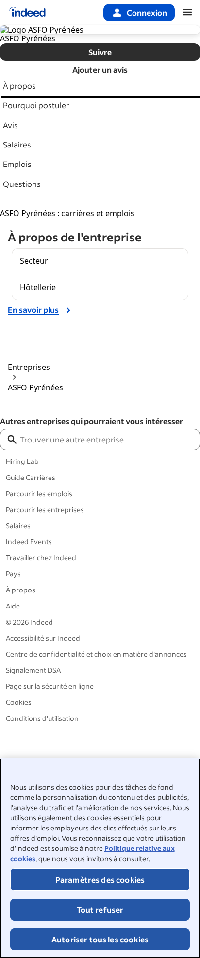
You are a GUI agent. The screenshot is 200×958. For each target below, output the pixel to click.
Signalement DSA (33, 670)
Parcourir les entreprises (45, 509)
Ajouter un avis (100, 69)
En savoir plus (33, 309)
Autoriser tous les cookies (100, 939)
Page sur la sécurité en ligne (50, 686)
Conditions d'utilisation (42, 718)
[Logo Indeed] (27, 12)
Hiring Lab (22, 461)
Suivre (100, 52)
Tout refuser (100, 909)
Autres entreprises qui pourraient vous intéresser (91, 421)
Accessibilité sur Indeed (43, 638)
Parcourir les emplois (39, 493)
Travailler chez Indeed (41, 557)
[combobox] (109, 439)
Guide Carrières (30, 477)
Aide (13, 605)
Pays (13, 573)
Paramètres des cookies (100, 879)
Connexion (147, 12)
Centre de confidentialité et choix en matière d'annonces (96, 654)
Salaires (18, 525)
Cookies (19, 702)
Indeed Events (29, 541)
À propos (20, 589)
